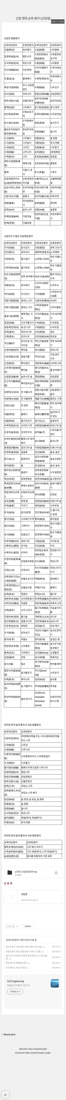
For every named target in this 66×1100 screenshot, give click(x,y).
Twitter (27, 1053)
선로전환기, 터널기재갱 (15, 968)
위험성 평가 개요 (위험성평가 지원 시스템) (23, 951)
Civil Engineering (15, 981)
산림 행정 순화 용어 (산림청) (33, 18)
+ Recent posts (9, 1034)
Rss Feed (18, 1053)
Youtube (41, 1053)
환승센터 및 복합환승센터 (16, 963)
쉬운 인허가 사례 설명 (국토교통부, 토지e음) (24, 947)
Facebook (34, 1053)
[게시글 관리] (17, 926)
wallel (45, 1049)
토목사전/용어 (12, 940)
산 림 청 (8, 883)
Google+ (48, 1053)
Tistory (30, 1049)
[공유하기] (13, 926)
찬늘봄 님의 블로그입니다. (18, 985)
